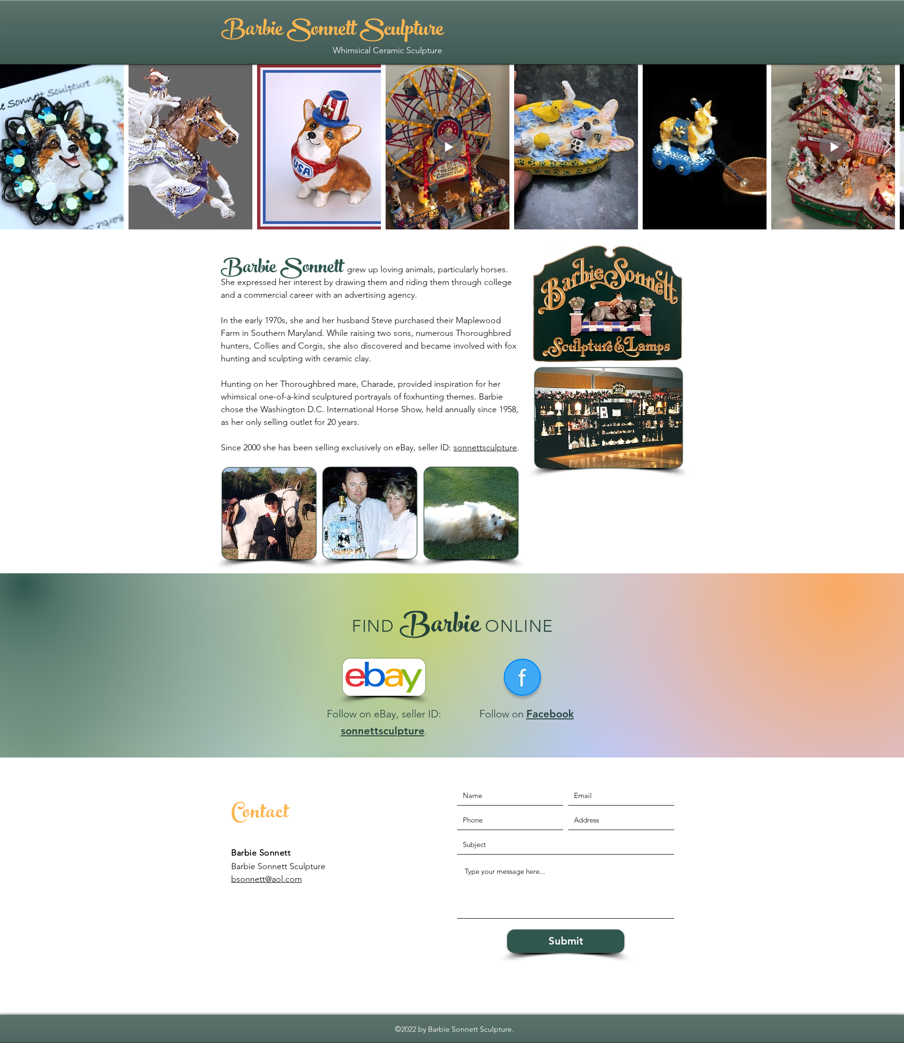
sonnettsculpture (485, 447)
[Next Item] (887, 147)
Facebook (550, 714)
